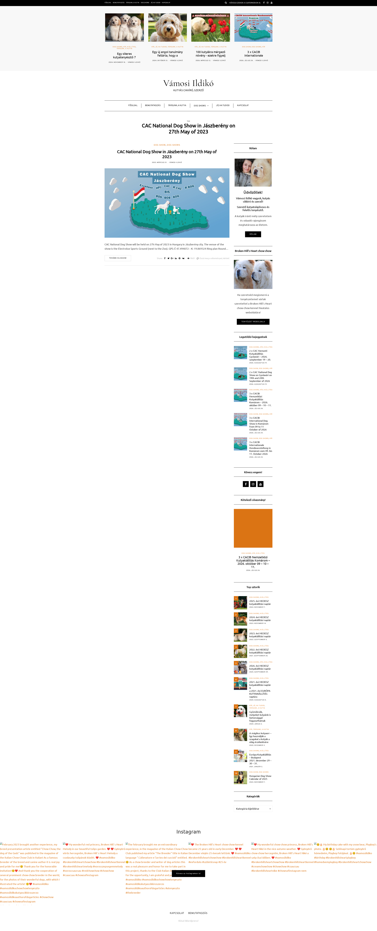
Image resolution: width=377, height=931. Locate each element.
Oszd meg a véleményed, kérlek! (214, 258)
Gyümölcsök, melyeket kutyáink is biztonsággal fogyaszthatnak (260, 716)
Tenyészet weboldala (253, 322)
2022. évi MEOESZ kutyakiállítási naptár (260, 651)
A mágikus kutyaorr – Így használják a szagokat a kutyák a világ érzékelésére (260, 737)
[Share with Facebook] (165, 258)
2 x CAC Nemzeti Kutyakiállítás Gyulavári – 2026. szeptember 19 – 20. (260, 355)
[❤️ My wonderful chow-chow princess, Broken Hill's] (282, 873)
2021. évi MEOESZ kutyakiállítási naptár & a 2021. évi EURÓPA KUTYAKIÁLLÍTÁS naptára (260, 689)
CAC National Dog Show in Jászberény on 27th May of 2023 (167, 154)
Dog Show (246, 47)
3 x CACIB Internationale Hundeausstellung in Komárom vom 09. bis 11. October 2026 (260, 447)
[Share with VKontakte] (183, 258)
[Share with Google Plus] (172, 258)
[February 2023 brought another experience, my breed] (31, 873)
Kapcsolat (166, 3)
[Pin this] (179, 258)
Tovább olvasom (118, 258)
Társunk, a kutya (132, 3)
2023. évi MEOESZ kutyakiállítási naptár (260, 635)
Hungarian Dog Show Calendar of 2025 (260, 777)
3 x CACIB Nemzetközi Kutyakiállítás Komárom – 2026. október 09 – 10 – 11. (260, 399)
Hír (124, 47)
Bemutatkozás (118, 3)
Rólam (253, 234)
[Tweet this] (168, 258)
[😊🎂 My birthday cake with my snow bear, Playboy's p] (345, 873)
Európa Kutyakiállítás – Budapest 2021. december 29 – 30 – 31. (260, 759)
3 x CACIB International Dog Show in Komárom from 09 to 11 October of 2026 (258, 423)
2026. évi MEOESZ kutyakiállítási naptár (260, 667)
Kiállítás (131, 47)
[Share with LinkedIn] (176, 258)
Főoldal (108, 3)
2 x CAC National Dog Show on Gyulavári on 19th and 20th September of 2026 (260, 376)
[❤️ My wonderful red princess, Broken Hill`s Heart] (94, 873)
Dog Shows (145, 3)
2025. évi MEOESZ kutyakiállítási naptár (260, 602)
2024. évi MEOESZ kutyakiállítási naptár (260, 618)
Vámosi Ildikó (133, 62)
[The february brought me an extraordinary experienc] (157, 873)
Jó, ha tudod (155, 3)
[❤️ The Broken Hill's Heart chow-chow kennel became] (219, 873)
